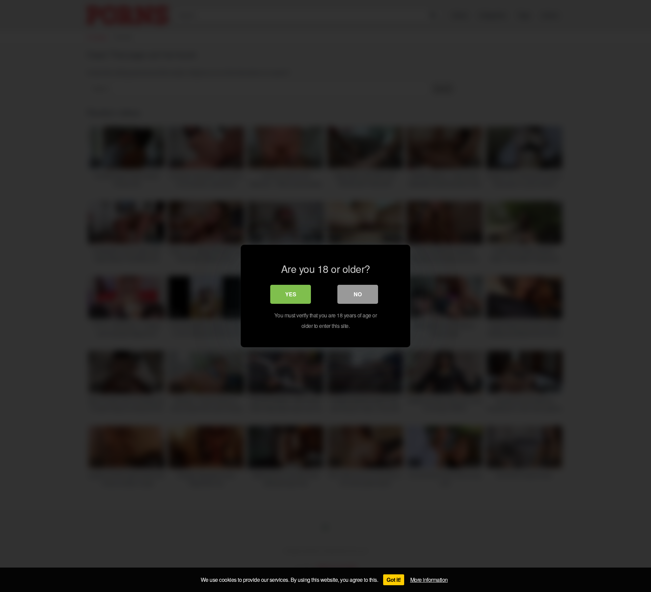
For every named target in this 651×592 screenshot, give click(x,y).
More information (429, 580)
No (358, 294)
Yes (290, 294)
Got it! (394, 580)
